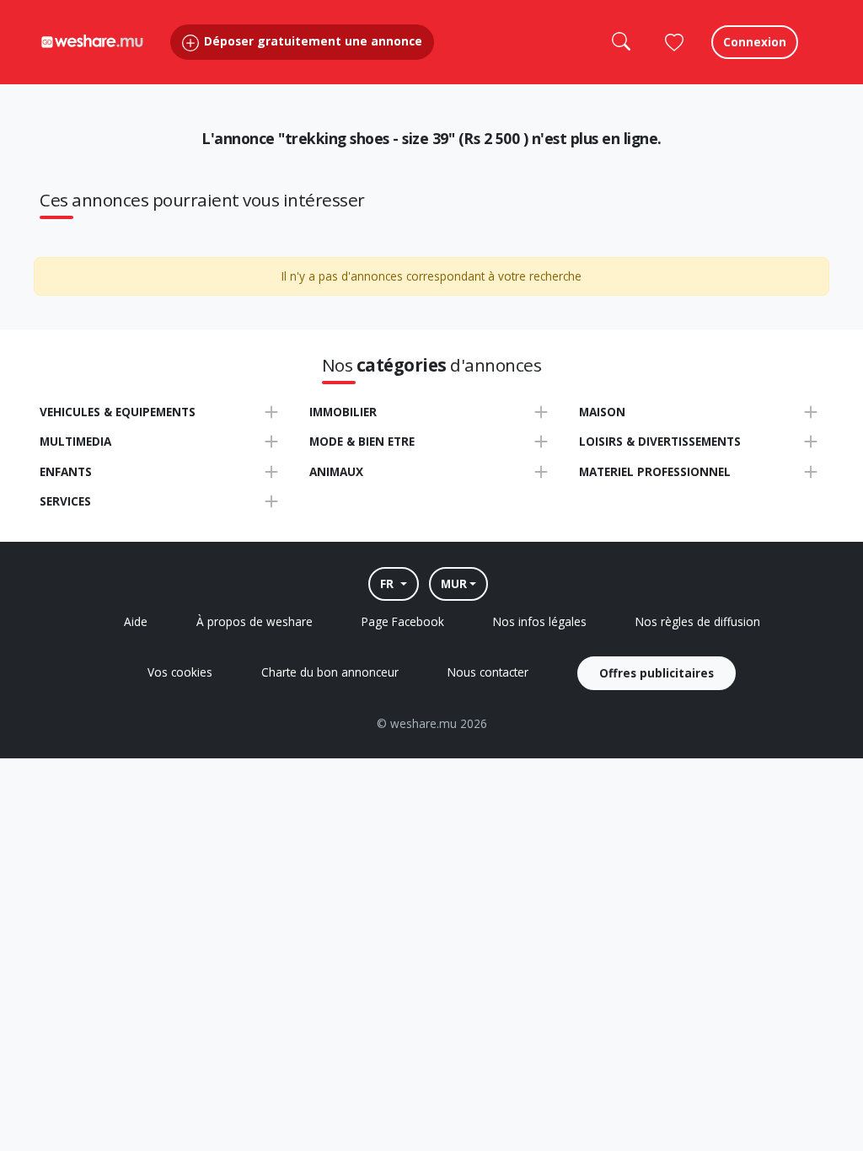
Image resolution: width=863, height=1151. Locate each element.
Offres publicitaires (656, 673)
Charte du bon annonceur (330, 672)
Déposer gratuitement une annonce (311, 41)
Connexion (754, 42)
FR (388, 584)
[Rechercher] (620, 42)
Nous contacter (488, 672)
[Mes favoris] (674, 42)
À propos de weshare (254, 621)
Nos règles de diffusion (697, 621)
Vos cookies (179, 672)
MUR (454, 584)
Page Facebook (403, 621)
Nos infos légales (540, 621)
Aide (135, 621)
